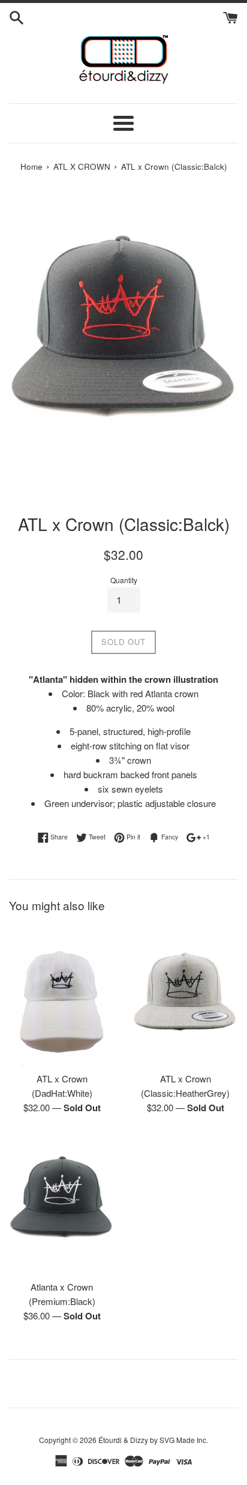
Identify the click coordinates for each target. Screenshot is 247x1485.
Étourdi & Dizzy (123, 1440)
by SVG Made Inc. (179, 1440)
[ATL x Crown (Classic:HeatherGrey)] (185, 995)
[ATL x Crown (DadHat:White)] (62, 995)
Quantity (123, 580)
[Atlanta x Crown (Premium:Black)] (62, 1203)
